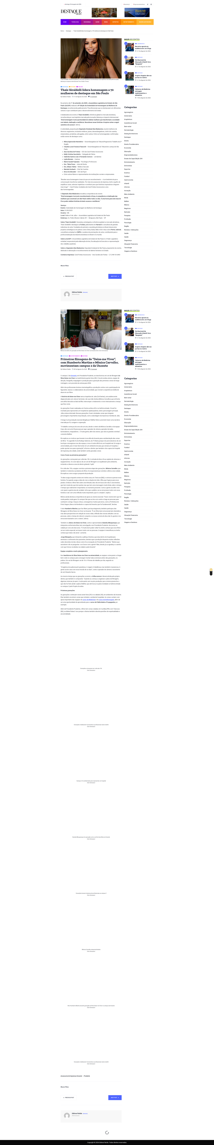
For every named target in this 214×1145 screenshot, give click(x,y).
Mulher (126, 201)
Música (126, 205)
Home (64, 22)
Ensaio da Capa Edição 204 (133, 158)
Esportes (116, 22)
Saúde (97, 22)
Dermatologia (128, 130)
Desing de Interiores (131, 134)
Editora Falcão (66, 96)
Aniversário (128, 116)
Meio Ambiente (129, 194)
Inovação (127, 190)
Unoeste (74, 375)
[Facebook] (148, 4)
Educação (127, 151)
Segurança (87, 22)
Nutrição (127, 212)
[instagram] (151, 4)
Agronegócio (128, 112)
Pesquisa (127, 215)
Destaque (68, 31)
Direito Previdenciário (131, 144)
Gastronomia (128, 180)
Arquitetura (128, 119)
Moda (106, 22)
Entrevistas (128, 166)
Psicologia (127, 222)
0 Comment (93, 96)
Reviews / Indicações (131, 230)
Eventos (127, 173)
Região (126, 226)
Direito (126, 141)
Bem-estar (127, 126)
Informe (127, 187)
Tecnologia (75, 22)
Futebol (126, 176)
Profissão (127, 219)
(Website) (85, 292)
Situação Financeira (131, 244)
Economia (127, 148)
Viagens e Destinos (130, 251)
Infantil (126, 183)
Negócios (127, 208)
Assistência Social (130, 123)
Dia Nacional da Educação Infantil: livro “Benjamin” (143, 62)
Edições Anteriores (145, 22)
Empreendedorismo (131, 155)
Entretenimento (128, 22)
